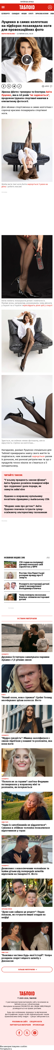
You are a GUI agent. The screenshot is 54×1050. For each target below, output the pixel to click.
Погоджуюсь (6, 1049)
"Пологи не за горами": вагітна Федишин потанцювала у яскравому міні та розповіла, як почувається (25, 784)
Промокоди (38, 1025)
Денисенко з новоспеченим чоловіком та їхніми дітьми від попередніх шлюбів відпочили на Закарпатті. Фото (25, 871)
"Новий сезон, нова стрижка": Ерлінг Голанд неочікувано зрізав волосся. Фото (27, 699)
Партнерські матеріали (20, 1025)
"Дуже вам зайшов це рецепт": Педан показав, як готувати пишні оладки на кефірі (23, 914)
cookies (23, 1046)
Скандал (15, 14)
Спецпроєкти (36, 1022)
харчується (38, 456)
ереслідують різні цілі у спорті (37, 305)
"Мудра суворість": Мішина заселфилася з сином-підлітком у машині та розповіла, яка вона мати (27, 741)
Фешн (24, 14)
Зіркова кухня (41, 14)
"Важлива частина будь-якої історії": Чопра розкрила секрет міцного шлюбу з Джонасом (27, 958)
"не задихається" (39, 95)
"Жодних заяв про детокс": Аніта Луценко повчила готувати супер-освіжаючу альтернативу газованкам (25, 509)
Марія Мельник (8, 34)
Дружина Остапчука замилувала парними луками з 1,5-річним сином (25, 658)
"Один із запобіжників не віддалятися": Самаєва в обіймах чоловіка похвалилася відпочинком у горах (26, 828)
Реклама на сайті (20, 1022)
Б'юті (31, 14)
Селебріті (5, 14)
